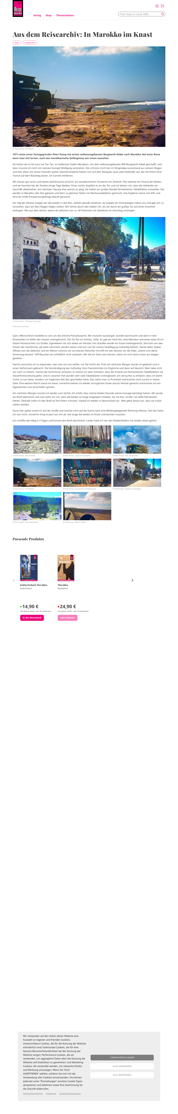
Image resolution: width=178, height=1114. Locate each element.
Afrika (17, 42)
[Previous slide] (13, 580)
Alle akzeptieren (122, 1075)
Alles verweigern (122, 1066)
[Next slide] (132, 580)
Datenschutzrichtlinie (33, 1093)
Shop (48, 15)
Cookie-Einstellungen (122, 1057)
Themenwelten (65, 15)
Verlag (37, 15)
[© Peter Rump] (37, 439)
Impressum (51, 1093)
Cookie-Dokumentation (70, 1093)
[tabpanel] (36, 593)
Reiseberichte (30, 42)
